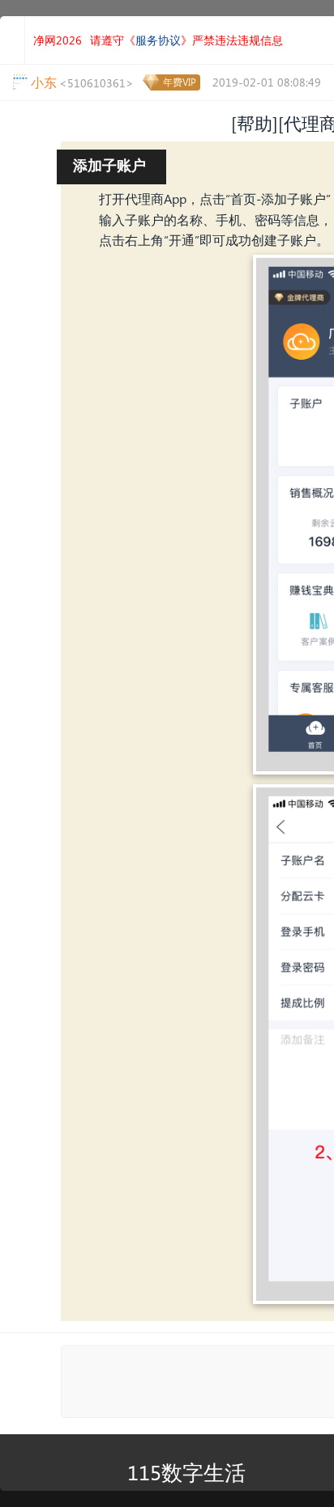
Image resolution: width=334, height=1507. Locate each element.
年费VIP (179, 82)
